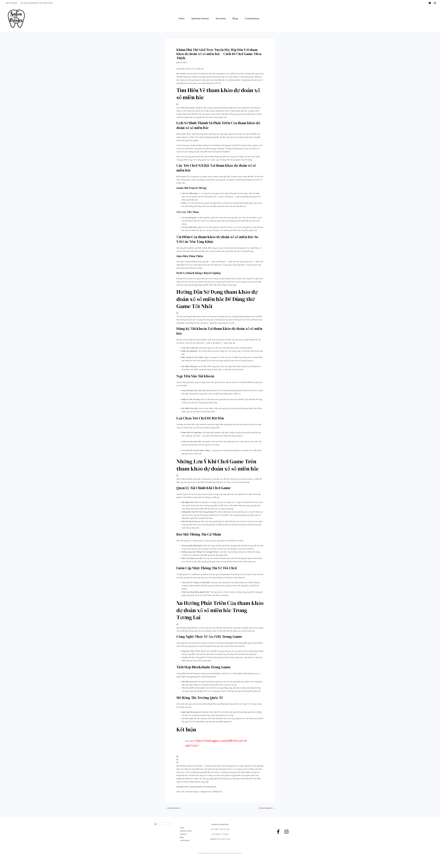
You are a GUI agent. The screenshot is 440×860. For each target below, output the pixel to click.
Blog (181, 837)
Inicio (182, 827)
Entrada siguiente (267, 808)
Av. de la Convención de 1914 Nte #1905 (36, 3)
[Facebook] (430, 3)
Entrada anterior (172, 808)
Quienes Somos (186, 831)
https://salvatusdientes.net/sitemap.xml (200, 786)
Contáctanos (185, 840)
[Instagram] (435, 3)
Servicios (183, 834)
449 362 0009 (11, 3)
